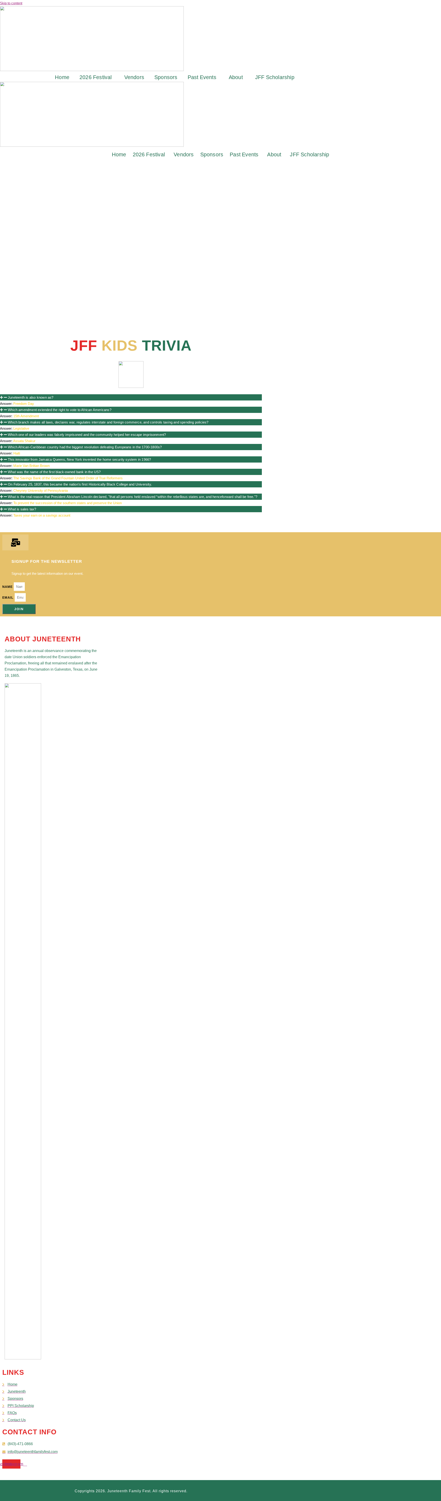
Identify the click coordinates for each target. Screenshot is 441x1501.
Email (8, 597)
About (236, 77)
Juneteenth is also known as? (31, 397)
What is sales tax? (22, 509)
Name (8, 587)
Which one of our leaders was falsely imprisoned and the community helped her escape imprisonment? (87, 435)
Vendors (134, 77)
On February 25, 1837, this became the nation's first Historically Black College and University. (80, 484)
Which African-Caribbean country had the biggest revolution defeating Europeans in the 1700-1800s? (85, 447)
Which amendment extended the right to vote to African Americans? (59, 410)
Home (62, 77)
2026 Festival (95, 77)
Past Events (202, 77)
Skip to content (11, 3)
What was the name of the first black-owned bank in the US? (54, 472)
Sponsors (166, 77)
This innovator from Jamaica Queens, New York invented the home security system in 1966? (79, 459)
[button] (96, 77)
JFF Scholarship (274, 77)
